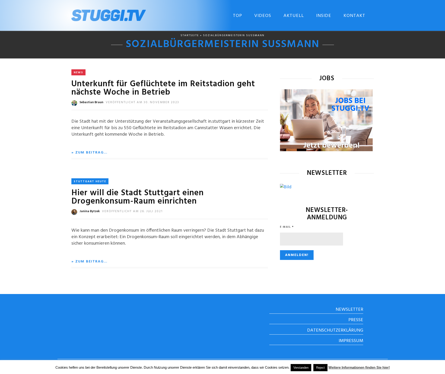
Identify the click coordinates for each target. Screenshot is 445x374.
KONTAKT (354, 15)
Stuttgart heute (90, 181)
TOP (237, 15)
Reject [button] (320, 367)
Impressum (351, 341)
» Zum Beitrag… (89, 153)
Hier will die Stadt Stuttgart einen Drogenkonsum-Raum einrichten (137, 197)
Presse (355, 320)
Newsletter (349, 309)
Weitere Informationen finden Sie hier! (359, 367)
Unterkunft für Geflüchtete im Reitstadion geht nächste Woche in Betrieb (163, 88)
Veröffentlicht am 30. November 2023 (142, 102)
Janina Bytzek (89, 211)
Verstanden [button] (300, 367)
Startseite (190, 35)
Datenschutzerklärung (335, 330)
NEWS (78, 72)
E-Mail (287, 227)
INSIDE (323, 15)
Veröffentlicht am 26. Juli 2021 (132, 211)
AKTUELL (293, 15)
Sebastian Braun (91, 102)
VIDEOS (262, 15)
